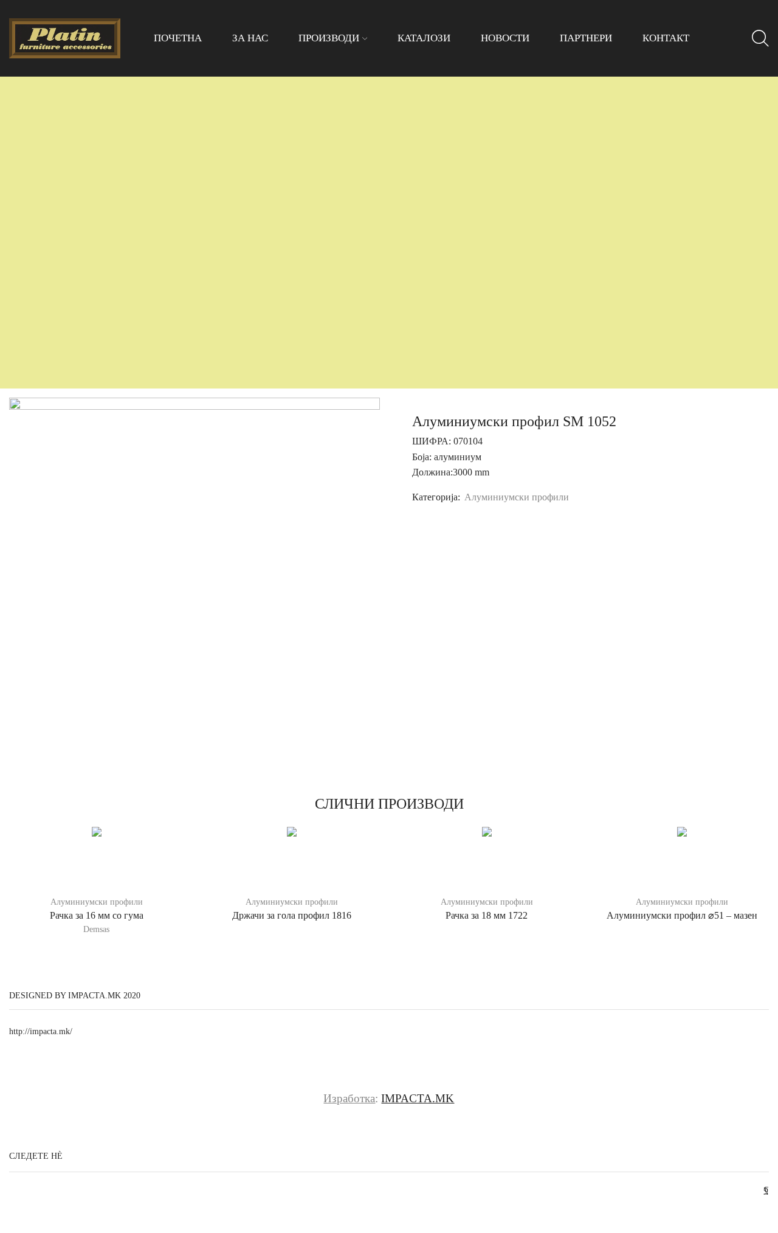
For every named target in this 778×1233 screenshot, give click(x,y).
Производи (328, 38)
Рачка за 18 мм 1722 (487, 915)
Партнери (586, 38)
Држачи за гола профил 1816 (291, 915)
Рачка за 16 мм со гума (96, 915)
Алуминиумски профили (516, 497)
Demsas (96, 929)
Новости (505, 38)
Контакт (665, 38)
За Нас (250, 38)
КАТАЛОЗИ (424, 38)
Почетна (178, 38)
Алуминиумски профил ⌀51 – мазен (682, 915)
